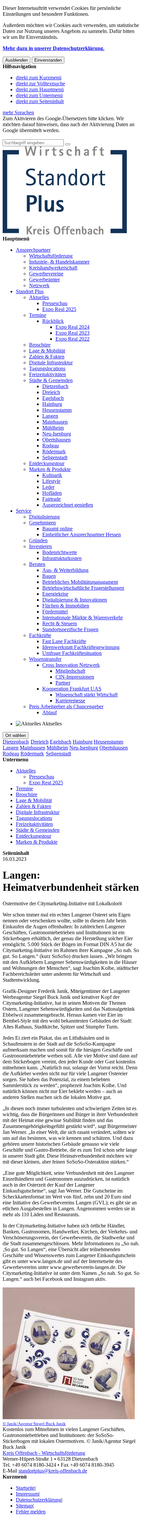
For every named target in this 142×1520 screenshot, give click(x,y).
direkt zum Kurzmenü (38, 77)
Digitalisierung (44, 517)
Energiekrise (55, 594)
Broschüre (40, 345)
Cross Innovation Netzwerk (71, 665)
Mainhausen (55, 422)
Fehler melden (31, 1511)
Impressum (27, 1494)
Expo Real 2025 (59, 309)
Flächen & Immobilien (65, 605)
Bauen (49, 576)
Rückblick (53, 321)
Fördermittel (55, 611)
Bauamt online (57, 528)
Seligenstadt (54, 457)
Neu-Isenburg (56, 433)
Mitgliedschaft (70, 671)
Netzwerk (39, 285)
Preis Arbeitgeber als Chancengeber (66, 706)
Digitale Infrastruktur (51, 362)
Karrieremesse (70, 700)
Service (23, 511)
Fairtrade (51, 499)
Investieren (40, 546)
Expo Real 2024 (72, 327)
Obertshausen (56, 439)
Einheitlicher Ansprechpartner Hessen (81, 534)
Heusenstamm (57, 410)
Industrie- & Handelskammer (59, 262)
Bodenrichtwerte (59, 552)
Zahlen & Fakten (46, 356)
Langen (50, 416)
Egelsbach (53, 398)
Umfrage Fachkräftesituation (72, 653)
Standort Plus (30, 291)
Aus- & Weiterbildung (65, 570)
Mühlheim (53, 428)
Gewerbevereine (46, 273)
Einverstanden (48, 60)
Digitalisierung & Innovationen (74, 600)
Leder (48, 487)
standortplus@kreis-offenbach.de (52, 1471)
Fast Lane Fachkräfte (64, 641)
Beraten (37, 564)
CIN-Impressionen (74, 677)
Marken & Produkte (50, 469)
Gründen (38, 540)
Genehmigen (42, 522)
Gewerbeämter (44, 279)
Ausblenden (16, 60)
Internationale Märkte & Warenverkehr (82, 617)
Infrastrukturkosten (62, 558)
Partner (62, 683)
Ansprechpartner (33, 250)
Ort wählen (15, 735)
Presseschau (54, 303)
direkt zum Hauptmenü (40, 89)
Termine (37, 315)
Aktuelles (39, 297)
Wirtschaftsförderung (51, 256)
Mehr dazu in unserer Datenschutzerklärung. (53, 48)
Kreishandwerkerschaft (53, 267)
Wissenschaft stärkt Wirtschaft (86, 694)
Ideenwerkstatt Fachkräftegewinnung (81, 647)
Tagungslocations (47, 368)
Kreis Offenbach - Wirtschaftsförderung (44, 1453)
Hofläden (52, 493)
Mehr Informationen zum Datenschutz (42, 136)
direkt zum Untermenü (39, 95)
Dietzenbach (55, 386)
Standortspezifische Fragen (70, 629)
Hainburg (52, 404)
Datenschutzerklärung (38, 1500)
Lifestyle (51, 481)
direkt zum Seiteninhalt (40, 101)
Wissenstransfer (45, 659)
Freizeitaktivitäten (47, 374)
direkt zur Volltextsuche (40, 83)
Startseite (25, 1488)
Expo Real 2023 (72, 333)
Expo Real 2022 (72, 339)
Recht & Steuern (59, 623)
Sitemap (24, 1505)
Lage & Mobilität (47, 350)
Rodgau (50, 445)
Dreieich (51, 392)
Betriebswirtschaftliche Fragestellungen (83, 588)
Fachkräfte (40, 635)
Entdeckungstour (46, 463)
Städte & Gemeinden (51, 380)
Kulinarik (52, 475)
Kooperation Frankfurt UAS (71, 688)
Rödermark (54, 451)
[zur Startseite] (65, 233)
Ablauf (49, 712)
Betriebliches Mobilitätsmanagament (80, 582)
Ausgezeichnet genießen (67, 505)
